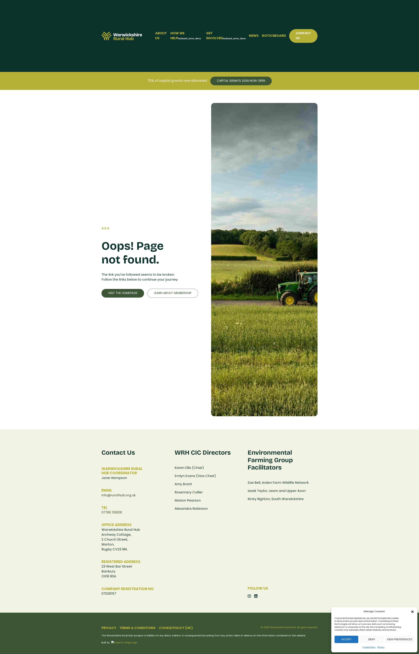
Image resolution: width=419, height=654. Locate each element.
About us (161, 36)
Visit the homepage (122, 293)
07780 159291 (111, 512)
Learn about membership (172, 293)
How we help (177, 36)
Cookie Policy (369, 647)
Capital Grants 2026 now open (241, 81)
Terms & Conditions (137, 628)
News (254, 36)
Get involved (214, 36)
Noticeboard (274, 36)
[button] (412, 611)
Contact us (303, 36)
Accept (346, 639)
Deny (371, 639)
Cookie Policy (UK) (176, 628)
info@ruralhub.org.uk (118, 495)
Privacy (380, 647)
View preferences (399, 639)
